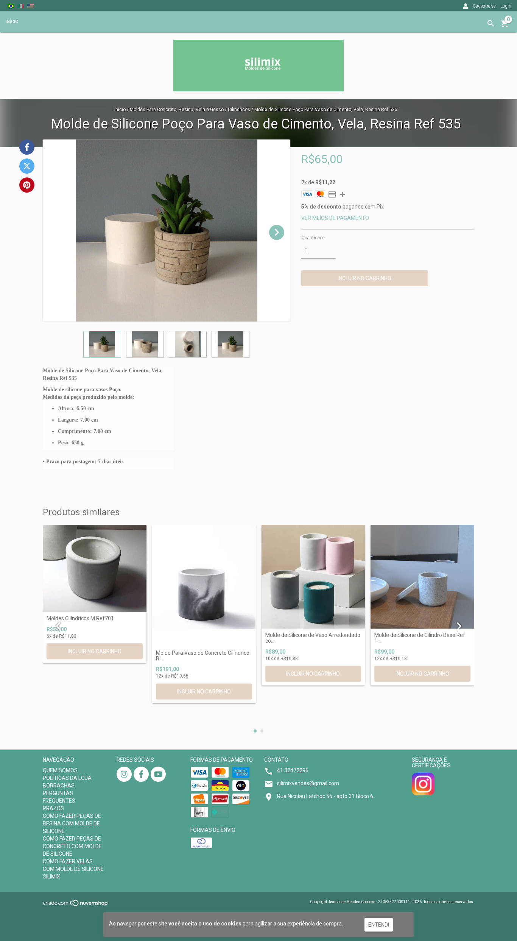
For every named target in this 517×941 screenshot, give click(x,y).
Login (505, 6)
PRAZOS (53, 808)
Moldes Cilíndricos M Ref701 (80, 618)
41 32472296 (292, 770)
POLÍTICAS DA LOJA (67, 778)
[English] (30, 6)
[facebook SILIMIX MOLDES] (141, 774)
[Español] (20, 6)
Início (120, 109)
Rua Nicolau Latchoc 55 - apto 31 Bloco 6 (325, 796)
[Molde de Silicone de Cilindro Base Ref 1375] (422, 577)
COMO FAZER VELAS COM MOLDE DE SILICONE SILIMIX (73, 869)
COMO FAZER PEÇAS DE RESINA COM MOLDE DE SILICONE (72, 823)
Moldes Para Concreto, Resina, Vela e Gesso (177, 109)
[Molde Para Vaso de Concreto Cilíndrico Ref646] (204, 585)
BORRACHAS (59, 786)
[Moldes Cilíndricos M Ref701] (94, 568)
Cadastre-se (484, 6)
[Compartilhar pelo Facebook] (26, 147)
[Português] (11, 6)
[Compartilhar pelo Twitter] (26, 166)
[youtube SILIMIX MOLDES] (158, 774)
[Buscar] (490, 23)
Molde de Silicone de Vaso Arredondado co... (312, 638)
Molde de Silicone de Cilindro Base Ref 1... (419, 638)
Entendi (378, 925)
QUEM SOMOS (60, 770)
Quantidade (312, 237)
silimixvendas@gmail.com (308, 783)
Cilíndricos (239, 109)
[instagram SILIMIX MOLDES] (124, 774)
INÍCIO (12, 21)
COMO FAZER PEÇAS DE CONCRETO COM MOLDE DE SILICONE (72, 846)
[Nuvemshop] (76, 905)
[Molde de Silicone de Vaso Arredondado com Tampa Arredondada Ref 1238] (313, 577)
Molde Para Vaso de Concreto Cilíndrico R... (202, 656)
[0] (504, 26)
